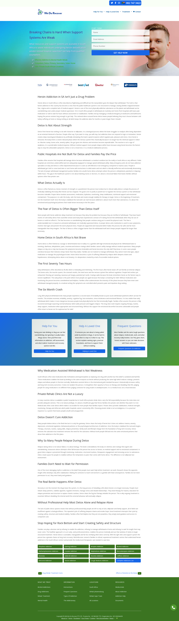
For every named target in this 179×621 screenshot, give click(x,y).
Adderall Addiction (71, 556)
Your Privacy (85, 618)
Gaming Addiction (71, 547)
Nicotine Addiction (97, 556)
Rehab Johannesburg (97, 592)
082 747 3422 (133, 3)
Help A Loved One (112, 12)
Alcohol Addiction (122, 547)
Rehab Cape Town (96, 596)
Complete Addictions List (125, 561)
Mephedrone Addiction (98, 551)
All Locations (94, 600)
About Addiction (121, 592)
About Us (64, 618)
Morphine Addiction (45, 547)
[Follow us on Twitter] (112, 3)
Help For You (98, 12)
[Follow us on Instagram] (119, 3)
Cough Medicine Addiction (99, 561)
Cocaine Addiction (71, 551)
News (111, 618)
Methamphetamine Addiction (48, 551)
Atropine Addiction (97, 547)
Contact (138, 12)
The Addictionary (69, 600)
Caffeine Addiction (123, 556)
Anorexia (42, 556)
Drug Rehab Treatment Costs (52, 573)
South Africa (94, 587)
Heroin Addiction (70, 561)
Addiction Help (120, 596)
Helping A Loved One (89, 351)
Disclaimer (77, 618)
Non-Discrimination (102, 618)
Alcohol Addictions (44, 587)
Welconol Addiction (45, 561)
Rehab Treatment (44, 596)
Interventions (68, 587)
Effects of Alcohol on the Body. (126, 573)
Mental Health (42, 600)
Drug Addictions (43, 592)
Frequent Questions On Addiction (129, 348)
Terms (70, 618)
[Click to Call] (173, 607)
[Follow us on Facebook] (115, 3)
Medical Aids (119, 587)
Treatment (126, 12)
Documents (119, 600)
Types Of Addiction (70, 596)
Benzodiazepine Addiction (125, 551)
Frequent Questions (70, 592)
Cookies (92, 618)
